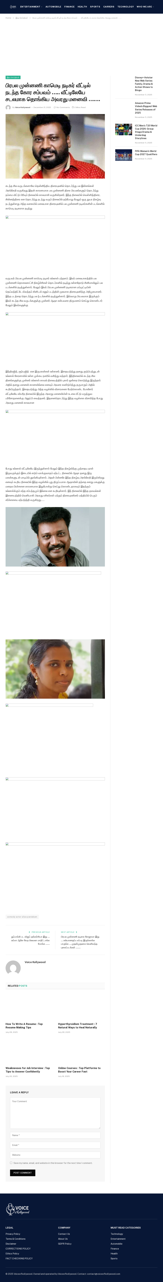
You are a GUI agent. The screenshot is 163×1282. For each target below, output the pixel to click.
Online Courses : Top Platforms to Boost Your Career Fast (79, 1070)
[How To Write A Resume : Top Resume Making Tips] (29, 1007)
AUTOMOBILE (53, 6)
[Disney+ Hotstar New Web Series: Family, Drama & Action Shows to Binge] (123, 81)
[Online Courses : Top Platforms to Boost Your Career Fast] (81, 1051)
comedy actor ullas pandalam (22, 917)
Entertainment (30, 6)
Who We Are (144, 6)
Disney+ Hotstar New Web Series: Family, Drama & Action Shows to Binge (144, 84)
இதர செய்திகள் (13, 77)
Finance (69, 6)
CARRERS (108, 6)
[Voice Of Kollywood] (13, 7)
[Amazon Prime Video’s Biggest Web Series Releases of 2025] (123, 107)
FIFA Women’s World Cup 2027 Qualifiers (146, 153)
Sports (95, 6)
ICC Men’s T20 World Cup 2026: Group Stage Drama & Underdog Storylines (146, 132)
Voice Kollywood (22, 107)
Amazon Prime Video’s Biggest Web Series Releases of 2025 (146, 108)
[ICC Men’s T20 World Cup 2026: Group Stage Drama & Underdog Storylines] (123, 129)
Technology (125, 6)
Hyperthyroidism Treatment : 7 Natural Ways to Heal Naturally (77, 1026)
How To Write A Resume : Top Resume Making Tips (24, 1026)
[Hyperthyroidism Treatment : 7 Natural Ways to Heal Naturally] (81, 1007)
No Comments (63, 107)
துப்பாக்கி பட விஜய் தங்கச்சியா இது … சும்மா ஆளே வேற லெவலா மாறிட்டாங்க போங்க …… (30, 940)
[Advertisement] (81, 47)
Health (82, 6)
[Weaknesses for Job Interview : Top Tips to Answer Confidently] (29, 1051)
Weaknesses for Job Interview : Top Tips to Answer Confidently (28, 1070)
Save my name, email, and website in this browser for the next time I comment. (53, 1163)
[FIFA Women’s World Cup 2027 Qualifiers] (123, 155)
